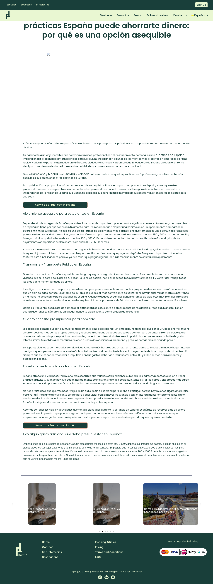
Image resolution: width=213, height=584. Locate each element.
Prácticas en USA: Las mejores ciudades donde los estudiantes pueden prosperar (169, 510)
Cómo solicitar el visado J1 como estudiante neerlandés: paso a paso (106, 510)
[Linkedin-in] (106, 577)
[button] (13, 504)
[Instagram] (100, 577)
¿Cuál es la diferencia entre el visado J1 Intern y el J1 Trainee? (39, 510)
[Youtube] (113, 577)
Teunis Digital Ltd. (113, 571)
